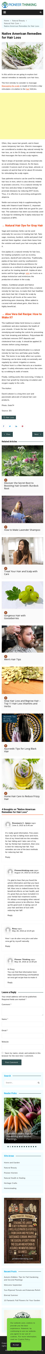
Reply (7, 857)
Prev (8, 434)
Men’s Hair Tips (12, 659)
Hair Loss (10, 417)
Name (5, 1019)
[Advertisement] (22, 116)
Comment (6, 1004)
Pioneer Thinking (22, 959)
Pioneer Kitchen (11, 1173)
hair (27, 89)
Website (5, 1042)
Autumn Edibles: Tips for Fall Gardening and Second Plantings (22, 1136)
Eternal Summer (11, 1295)
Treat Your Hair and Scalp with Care (21, 573)
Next (36, 434)
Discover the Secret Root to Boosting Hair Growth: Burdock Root (21, 485)
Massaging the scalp (11, 86)
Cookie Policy (24, 1339)
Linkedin (16, 426)
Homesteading (10, 1188)
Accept (16, 1345)
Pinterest (23, 426)
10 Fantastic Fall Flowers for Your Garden (22, 1300)
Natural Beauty (10, 1168)
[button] (8, 1146)
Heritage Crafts (10, 1183)
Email (5, 1030)
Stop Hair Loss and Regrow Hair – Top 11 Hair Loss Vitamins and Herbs (22, 703)
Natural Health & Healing (14, 1178)
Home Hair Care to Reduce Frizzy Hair (22, 798)
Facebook (4, 426)
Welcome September (13, 1285)
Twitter (10, 426)
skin (27, 273)
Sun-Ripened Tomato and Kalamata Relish (22, 1290)
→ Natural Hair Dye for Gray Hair (22, 225)
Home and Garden (12, 1163)
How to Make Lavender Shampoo (22, 529)
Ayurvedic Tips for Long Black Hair (20, 750)
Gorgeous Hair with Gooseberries (15, 617)
